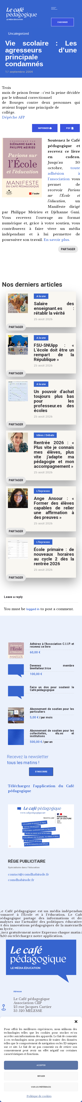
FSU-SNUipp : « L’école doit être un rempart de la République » (54, 352)
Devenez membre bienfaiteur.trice (52, 667)
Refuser (41, 1076)
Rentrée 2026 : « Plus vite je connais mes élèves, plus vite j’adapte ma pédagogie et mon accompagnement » (54, 454)
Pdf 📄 (70, 128)
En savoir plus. (57, 240)
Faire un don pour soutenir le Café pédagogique (52, 689)
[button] (76, 1022)
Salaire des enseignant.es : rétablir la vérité (54, 308)
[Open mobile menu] (55, 8)
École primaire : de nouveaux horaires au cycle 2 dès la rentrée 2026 (54, 556)
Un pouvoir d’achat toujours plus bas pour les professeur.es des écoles (54, 401)
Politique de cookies (39, 1096)
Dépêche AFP (13, 117)
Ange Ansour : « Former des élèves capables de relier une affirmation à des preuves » (54, 508)
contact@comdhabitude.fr (28, 874)
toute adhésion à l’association (64, 173)
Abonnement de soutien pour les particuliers (52, 710)
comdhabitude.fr (21, 880)
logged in (32, 609)
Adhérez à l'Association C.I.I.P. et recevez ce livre (52, 645)
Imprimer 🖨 (45, 128)
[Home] (23, 26)
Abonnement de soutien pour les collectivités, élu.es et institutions (52, 733)
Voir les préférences (41, 1087)
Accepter (41, 1065)
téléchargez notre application (37, 936)
